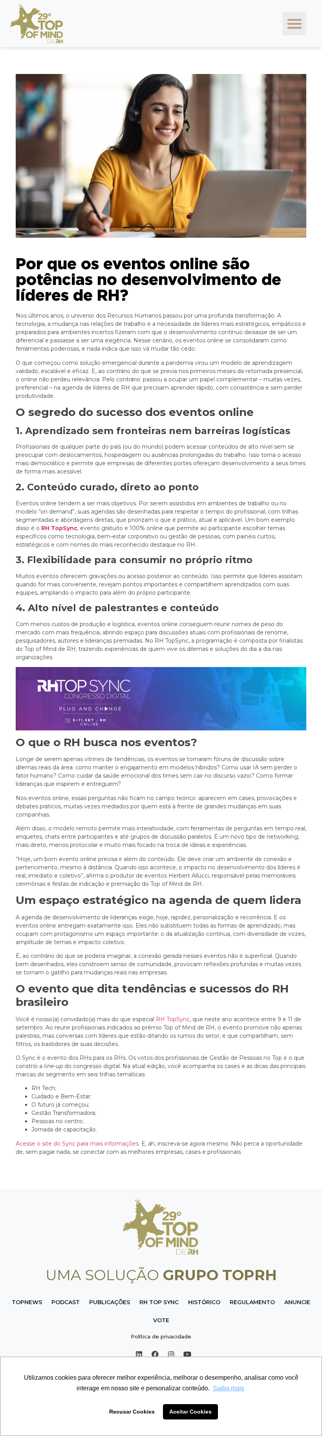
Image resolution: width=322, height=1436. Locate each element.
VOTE (161, 1320)
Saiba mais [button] (228, 1388)
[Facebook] (155, 1354)
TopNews (27, 1302)
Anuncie (297, 1302)
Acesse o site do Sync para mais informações (77, 1143)
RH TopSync (59, 528)
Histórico (204, 1302)
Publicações (109, 1302)
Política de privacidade (161, 1336)
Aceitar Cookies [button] (190, 1411)
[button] (294, 23)
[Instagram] (171, 1354)
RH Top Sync (159, 1302)
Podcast (65, 1302)
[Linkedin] (139, 1354)
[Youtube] (187, 1354)
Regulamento (252, 1302)
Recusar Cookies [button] (132, 1411)
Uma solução (161, 1275)
